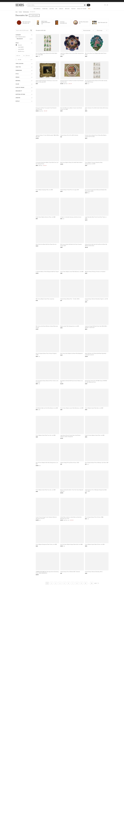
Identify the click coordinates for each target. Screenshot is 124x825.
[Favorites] (105, 5)
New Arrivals (37, 8)
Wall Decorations (26, 11)
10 (85, 583)
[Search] (31, 30)
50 (91, 583)
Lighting (51, 8)
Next (95, 583)
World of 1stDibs (81, 8)
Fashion (73, 8)
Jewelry (61, 8)
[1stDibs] (20, 5)
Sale (89, 8)
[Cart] (107, 5)
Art (56, 8)
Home (17, 11)
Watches (67, 8)
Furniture (45, 8)
